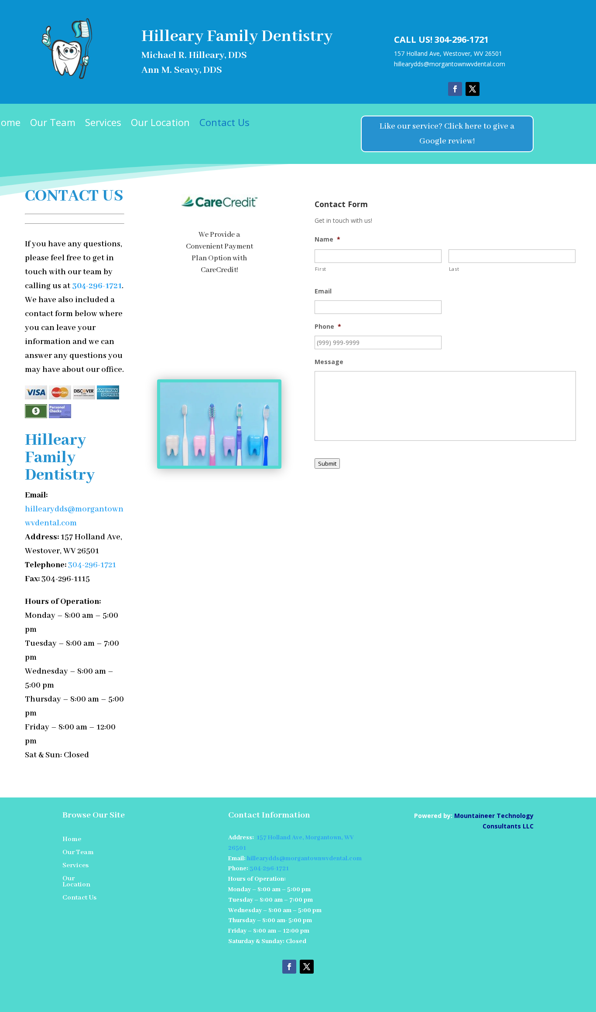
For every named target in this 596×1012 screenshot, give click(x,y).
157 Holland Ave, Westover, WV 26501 (448, 53)
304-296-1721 (462, 39)
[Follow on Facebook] (455, 89)
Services (103, 124)
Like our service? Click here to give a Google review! (447, 134)
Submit (327, 463)
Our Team (52, 124)
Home (71, 840)
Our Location (160, 124)
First (320, 269)
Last (454, 269)
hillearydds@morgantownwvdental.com (449, 64)
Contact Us (224, 124)
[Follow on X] (473, 89)
